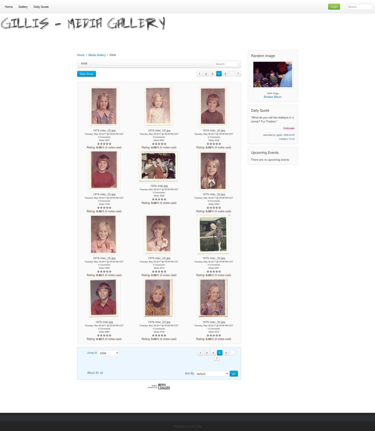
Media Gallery (97, 55)
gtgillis (279, 134)
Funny (292, 138)
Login (334, 7)
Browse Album (273, 97)
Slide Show (86, 74)
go (233, 374)
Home (81, 55)
